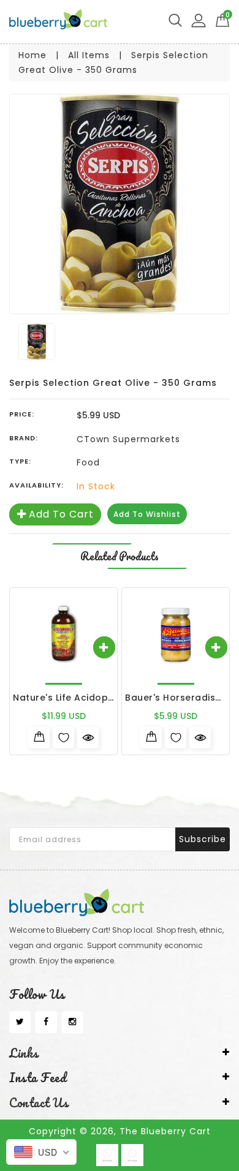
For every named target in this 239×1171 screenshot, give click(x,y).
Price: (21, 414)
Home (32, 55)
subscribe (202, 839)
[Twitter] (20, 1022)
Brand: (23, 438)
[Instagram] (72, 1022)
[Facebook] (46, 1022)
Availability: (36, 485)
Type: (20, 461)
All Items (89, 55)
